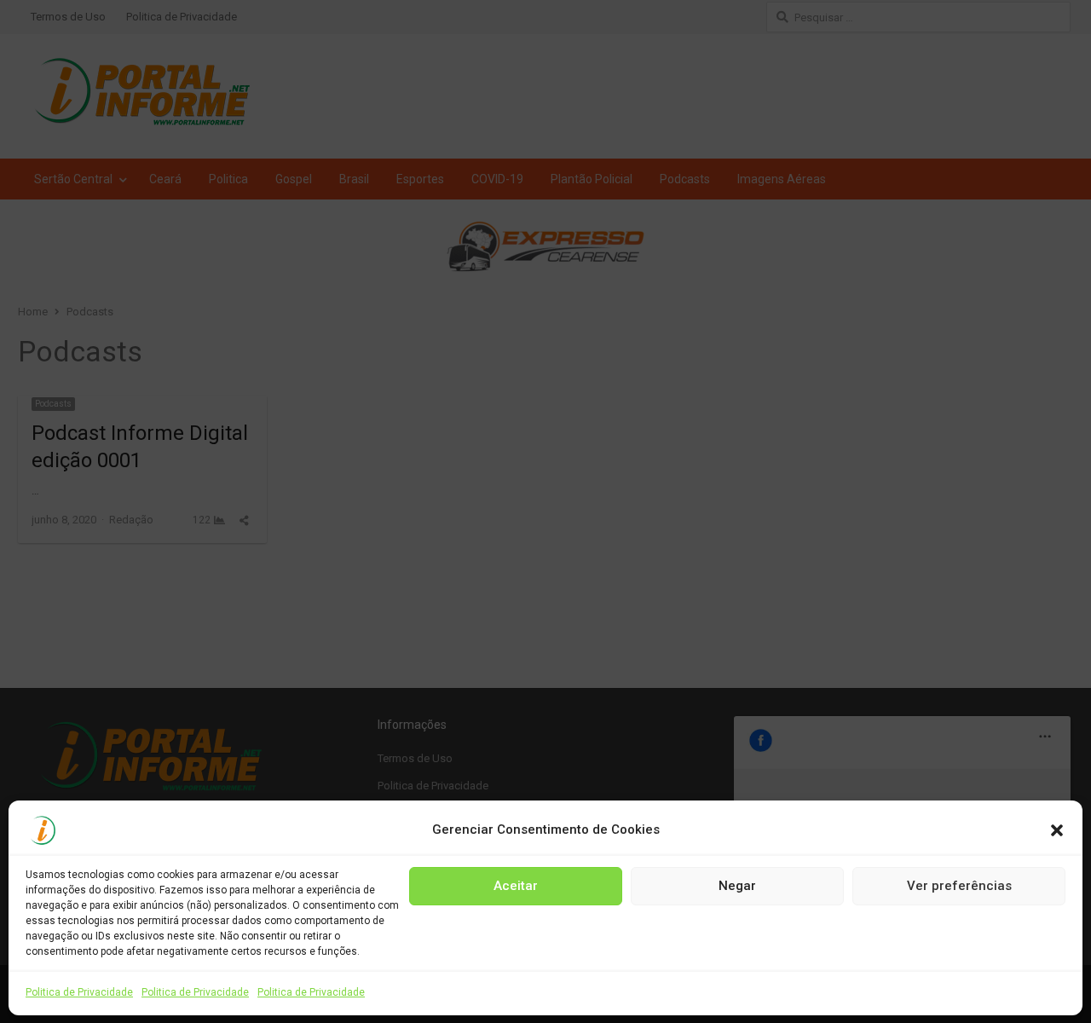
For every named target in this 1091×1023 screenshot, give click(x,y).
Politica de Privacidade (79, 992)
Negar (737, 885)
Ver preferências (959, 885)
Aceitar (516, 885)
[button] (1056, 830)
